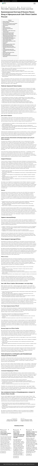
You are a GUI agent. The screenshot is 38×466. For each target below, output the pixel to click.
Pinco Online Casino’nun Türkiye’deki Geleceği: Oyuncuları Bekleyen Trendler (19, 434)
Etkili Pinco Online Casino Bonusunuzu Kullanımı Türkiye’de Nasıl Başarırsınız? (31, 434)
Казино (4, 26)
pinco (19, 7)
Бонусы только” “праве (6, 53)
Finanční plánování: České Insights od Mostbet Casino (27, 420)
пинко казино (22, 95)
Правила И (4, 43)
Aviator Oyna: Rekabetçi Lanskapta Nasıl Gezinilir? (11, 420)
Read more (3, 452)
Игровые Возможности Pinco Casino (9, 44)
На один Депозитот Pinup (7, 39)
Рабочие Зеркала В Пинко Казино (8, 21)
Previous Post (14, 418)
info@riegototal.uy (7, 1)
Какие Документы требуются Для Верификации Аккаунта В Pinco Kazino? (9, 35)
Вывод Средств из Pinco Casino (8, 33)
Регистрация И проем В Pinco (8, 28)
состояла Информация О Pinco (8, 36)
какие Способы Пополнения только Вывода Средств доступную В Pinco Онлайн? (10, 24)
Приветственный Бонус (6, 27)
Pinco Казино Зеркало (6, 54)
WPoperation (32, 464)
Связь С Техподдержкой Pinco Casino (9, 40)
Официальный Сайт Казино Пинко (8, 52)
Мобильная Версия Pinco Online (8, 46)
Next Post (22, 418)
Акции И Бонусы (5, 25)
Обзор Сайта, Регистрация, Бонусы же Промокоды (5, 433)
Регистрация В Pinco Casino (7, 45)
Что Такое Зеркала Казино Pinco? (8, 32)
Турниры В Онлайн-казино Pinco (8, 49)
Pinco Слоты (5, 29)
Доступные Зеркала (6, 22)
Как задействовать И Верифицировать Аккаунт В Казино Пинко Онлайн (9, 38)
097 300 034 (15, 1)
